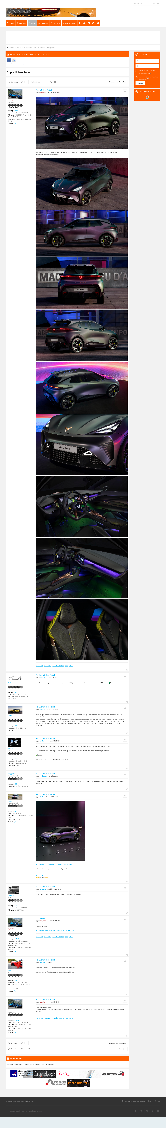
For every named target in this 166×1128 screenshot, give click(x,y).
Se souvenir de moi (142, 74)
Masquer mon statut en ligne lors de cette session (147, 78)
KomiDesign (38, 1111)
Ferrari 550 (39, 666)
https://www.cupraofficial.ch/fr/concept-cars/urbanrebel (55, 864)
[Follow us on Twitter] (141, 1111)
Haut (158, 1101)
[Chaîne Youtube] (158, 1111)
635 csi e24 (39, 875)
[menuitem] (43, 23)
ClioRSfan (11, 896)
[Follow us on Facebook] (135, 1111)
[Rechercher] (154, 3)
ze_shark (11, 100)
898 (16, 906)
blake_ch (10, 749)
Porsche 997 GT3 (58, 666)
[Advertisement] (83, 37)
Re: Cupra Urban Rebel (45, 675)
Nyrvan (10, 682)
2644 (16, 692)
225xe (71, 666)
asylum (10, 970)
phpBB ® (17, 1111)
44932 (17, 111)
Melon (10, 801)
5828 (16, 726)
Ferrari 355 (47, 666)
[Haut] (127, 669)
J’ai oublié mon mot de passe (145, 71)
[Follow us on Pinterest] (152, 1111)
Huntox (10, 716)
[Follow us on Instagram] (147, 1111)
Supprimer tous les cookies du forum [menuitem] (138, 1101)
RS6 (66, 666)
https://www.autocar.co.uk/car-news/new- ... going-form (55, 930)
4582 (16, 759)
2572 (16, 980)
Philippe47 (11, 774)
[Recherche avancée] (158, 3)
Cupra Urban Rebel (18, 72)
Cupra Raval (41, 918)
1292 (16, 811)
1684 (16, 784)
